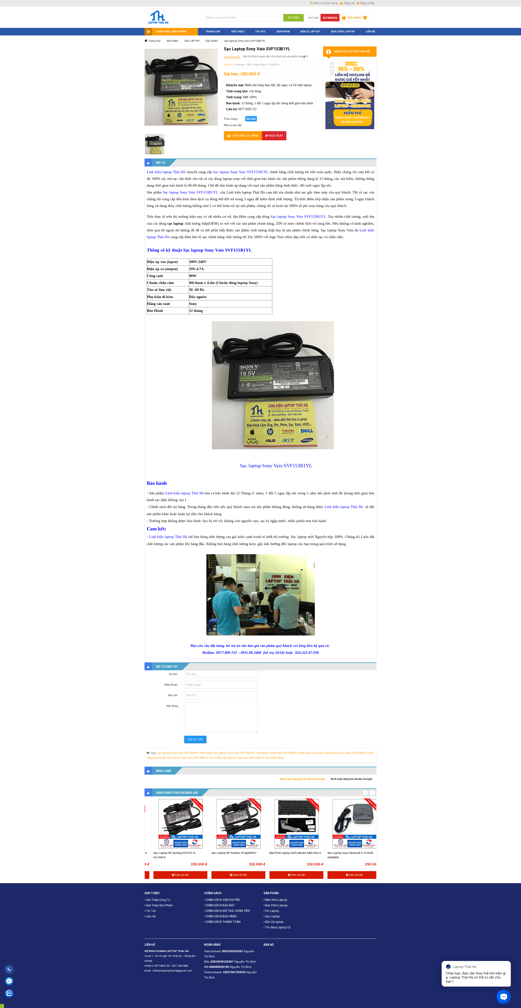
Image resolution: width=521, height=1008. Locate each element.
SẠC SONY (212, 40)
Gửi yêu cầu (195, 739)
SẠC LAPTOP (191, 40)
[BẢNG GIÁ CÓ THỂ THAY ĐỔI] (349, 94)
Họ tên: (173, 674)
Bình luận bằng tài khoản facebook (302, 778)
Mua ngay (275, 135)
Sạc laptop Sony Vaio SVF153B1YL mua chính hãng (253, 757)
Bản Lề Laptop (310, 31)
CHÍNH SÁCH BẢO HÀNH (221, 916)
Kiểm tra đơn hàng (325, 3)
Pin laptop (272, 910)
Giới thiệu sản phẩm (159, 905)
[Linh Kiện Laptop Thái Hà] (171, 17)
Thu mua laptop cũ (278, 927)
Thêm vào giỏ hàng (244, 135)
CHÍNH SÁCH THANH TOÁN (223, 921)
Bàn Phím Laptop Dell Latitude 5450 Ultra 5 (288, 852)
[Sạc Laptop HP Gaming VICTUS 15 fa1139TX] (174, 823)
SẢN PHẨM (283, 31)
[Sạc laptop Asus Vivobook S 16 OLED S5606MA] (348, 823)
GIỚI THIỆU (237, 31)
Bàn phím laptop (276, 905)
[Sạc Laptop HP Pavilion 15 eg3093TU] (232, 823)
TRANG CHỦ (213, 31)
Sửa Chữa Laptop (343, 31)
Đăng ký (349, 3)
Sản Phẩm (172, 40)
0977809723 (330, 17)
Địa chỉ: (173, 695)
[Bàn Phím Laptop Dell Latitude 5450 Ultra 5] (290, 823)
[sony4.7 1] (154, 144)
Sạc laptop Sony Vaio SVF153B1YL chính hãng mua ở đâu (290, 752)
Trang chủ (154, 40)
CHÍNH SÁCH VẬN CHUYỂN (222, 899)
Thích (229, 64)
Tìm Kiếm (293, 17)
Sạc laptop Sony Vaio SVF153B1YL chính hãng (184, 752)
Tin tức (151, 910)
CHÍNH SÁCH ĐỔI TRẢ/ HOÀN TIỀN (227, 910)
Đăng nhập (366, 3)
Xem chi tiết (175, 874)
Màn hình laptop (276, 899)
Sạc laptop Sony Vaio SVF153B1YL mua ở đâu (194, 757)
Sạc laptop (272, 916)
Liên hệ (150, 916)
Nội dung (172, 705)
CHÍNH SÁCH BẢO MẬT (220, 905)
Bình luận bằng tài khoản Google (351, 778)
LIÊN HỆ (370, 31)
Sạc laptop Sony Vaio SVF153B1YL (244, 40)
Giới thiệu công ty (158, 899)
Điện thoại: (171, 684)
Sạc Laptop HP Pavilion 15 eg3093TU (227, 852)
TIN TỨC (260, 31)
